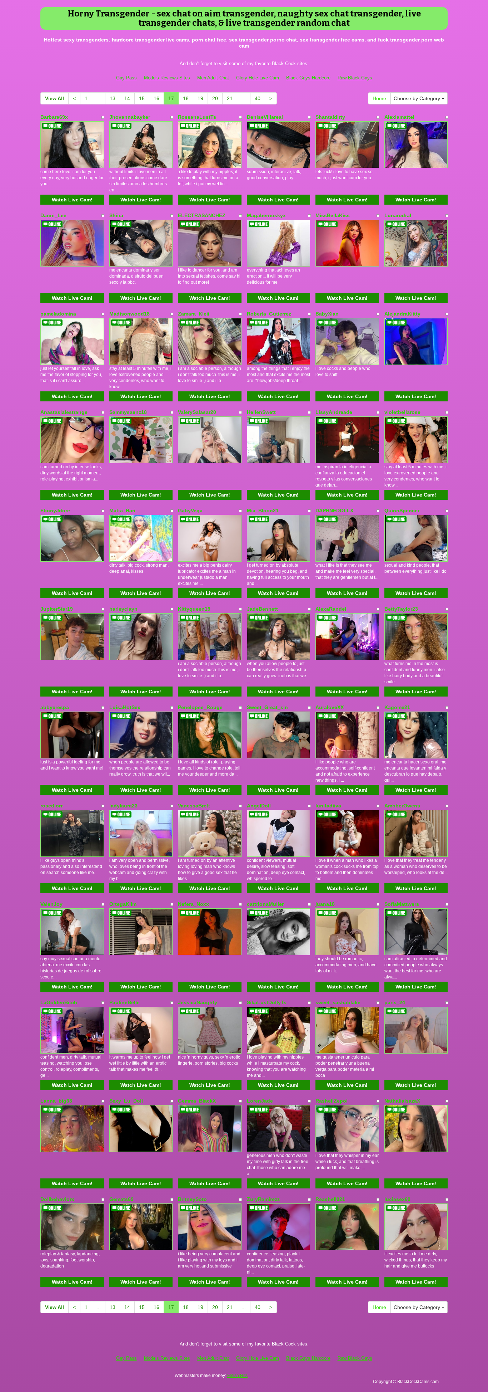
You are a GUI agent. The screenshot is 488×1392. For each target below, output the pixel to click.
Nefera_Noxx (193, 904)
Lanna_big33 (56, 1101)
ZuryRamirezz (263, 1199)
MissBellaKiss (332, 215)
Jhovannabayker (129, 117)
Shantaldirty (330, 117)
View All (54, 98)
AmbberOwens (402, 806)
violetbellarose (402, 412)
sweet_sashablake (337, 1002)
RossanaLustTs (197, 117)
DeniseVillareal (265, 117)
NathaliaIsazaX (402, 1101)
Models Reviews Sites (167, 77)
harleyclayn (123, 609)
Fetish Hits (237, 1375)
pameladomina (58, 314)
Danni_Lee (53, 215)
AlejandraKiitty (402, 314)
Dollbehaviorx (57, 1199)
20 (215, 98)
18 (186, 98)
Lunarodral (397, 215)
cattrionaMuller (265, 904)
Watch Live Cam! (72, 199)
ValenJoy (51, 904)
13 (112, 98)
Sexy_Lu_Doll (126, 1101)
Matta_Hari (122, 510)
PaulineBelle (124, 1002)
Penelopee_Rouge (200, 707)
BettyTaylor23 (401, 609)
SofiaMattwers (401, 904)
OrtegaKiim (122, 904)
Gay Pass (126, 77)
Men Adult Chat (213, 77)
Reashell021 (330, 1199)
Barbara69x (54, 117)
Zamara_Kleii (193, 314)
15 (142, 98)
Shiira (116, 215)
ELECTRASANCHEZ (201, 215)
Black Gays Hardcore (308, 77)
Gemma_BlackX (197, 1101)
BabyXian (327, 314)
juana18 (325, 904)
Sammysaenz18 (128, 412)
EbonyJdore (55, 510)
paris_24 (394, 1002)
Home (379, 98)
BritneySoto (192, 1199)
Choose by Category (418, 98)
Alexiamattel (399, 117)
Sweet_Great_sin (267, 707)
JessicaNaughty (197, 1002)
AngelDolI (259, 806)
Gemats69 (121, 1199)
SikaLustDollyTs (267, 1002)
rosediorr (51, 806)
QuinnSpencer (401, 510)
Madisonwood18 (129, 314)
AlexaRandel (330, 609)
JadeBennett (262, 609)
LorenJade (260, 1101)
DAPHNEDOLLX (334, 510)
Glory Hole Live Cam (257, 77)
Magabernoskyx (266, 215)
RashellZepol (331, 1101)
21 (230, 98)
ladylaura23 (123, 806)
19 (200, 98)
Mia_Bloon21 (263, 510)
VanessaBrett (194, 806)
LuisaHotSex (124, 707)
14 (127, 98)
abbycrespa (54, 707)
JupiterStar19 (56, 609)
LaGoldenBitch (58, 1002)
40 (257, 98)
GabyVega (190, 510)
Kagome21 (397, 707)
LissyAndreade (333, 412)
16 (156, 98)
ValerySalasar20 (197, 412)
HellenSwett (261, 412)
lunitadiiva (328, 806)
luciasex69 (397, 1199)
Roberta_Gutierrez (269, 314)
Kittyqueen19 (194, 609)
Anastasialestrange (64, 412)
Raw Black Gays (355, 77)
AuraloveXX (329, 707)
